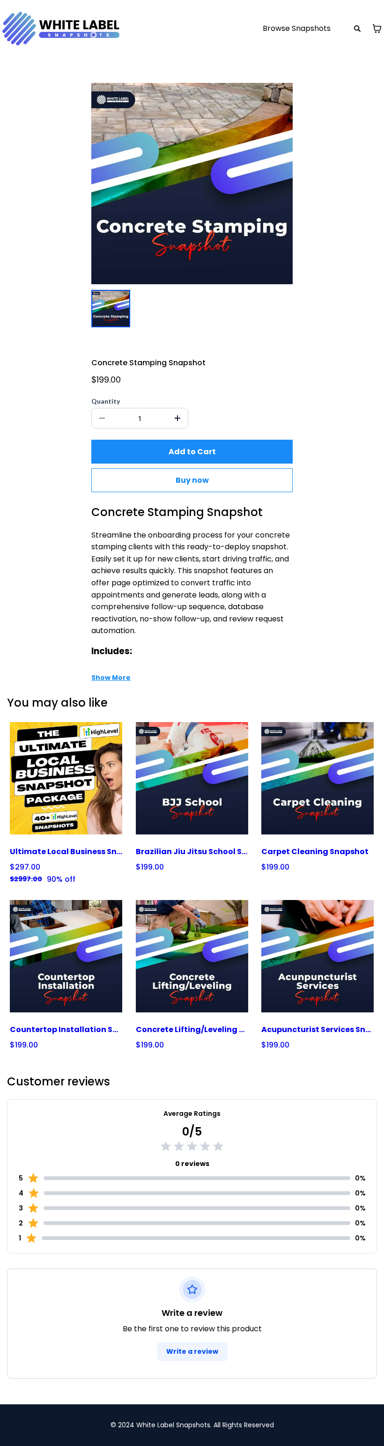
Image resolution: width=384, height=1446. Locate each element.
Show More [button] (111, 677)
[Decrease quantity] (102, 418)
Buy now (192, 480)
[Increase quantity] (177, 418)
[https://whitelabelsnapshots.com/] (60, 28)
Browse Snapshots (297, 28)
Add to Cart (192, 451)
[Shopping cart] (377, 28)
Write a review (192, 1351)
